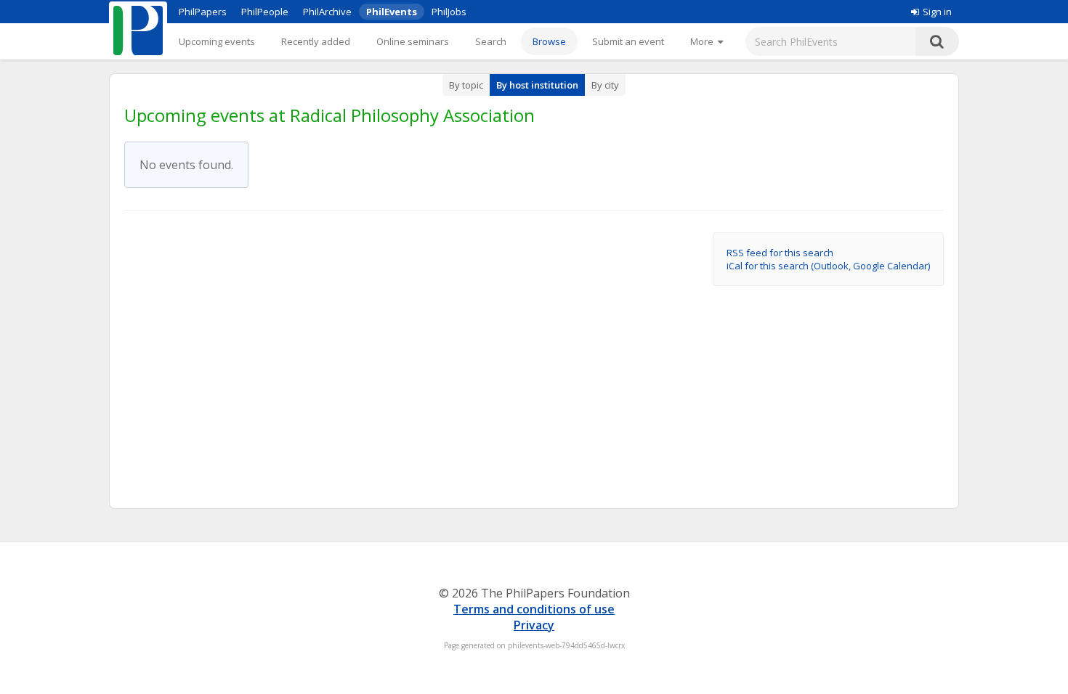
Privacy (534, 625)
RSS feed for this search (780, 252)
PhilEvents (391, 11)
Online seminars (412, 41)
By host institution (537, 84)
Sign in (937, 11)
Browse (549, 41)
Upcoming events (217, 41)
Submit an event (628, 41)
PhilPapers (203, 11)
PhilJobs (449, 11)
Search (490, 41)
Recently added (315, 41)
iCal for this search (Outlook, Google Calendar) (828, 265)
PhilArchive (327, 11)
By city (605, 84)
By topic (466, 84)
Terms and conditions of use (534, 609)
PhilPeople (264, 11)
